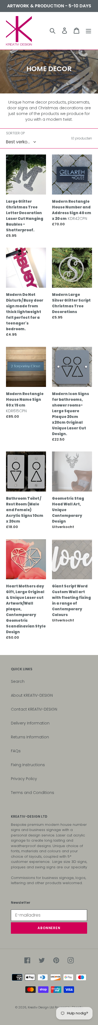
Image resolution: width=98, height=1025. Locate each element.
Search (17, 681)
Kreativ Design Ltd (41, 1007)
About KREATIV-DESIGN (32, 695)
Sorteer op (15, 133)
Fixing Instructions (28, 765)
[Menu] (88, 31)
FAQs (16, 751)
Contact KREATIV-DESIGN (34, 709)
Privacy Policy (24, 778)
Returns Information (30, 737)
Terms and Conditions (32, 792)
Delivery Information (30, 723)
